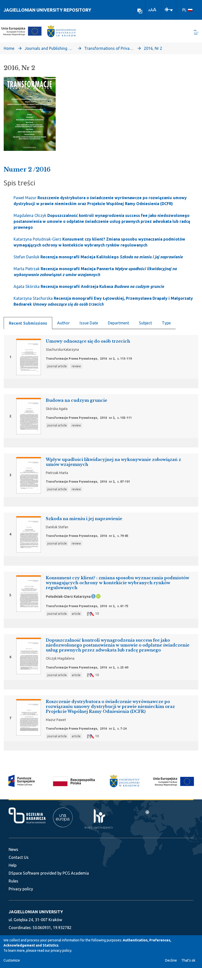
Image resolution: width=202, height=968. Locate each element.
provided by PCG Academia (64, 873)
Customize (11, 960)
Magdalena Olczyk (102, 221)
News (13, 849)
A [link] (149, 10)
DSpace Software (24, 873)
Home (9, 48)
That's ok (188, 960)
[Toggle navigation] (196, 32)
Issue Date (89, 323)
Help (13, 865)
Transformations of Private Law (109, 48)
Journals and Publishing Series (49, 48)
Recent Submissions (28, 323)
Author (63, 323)
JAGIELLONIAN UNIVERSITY (36, 912)
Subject (145, 323)
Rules (13, 881)
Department (118, 323)
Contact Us (19, 857)
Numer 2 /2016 (27, 169)
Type (166, 323)
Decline (171, 960)
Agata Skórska (89, 286)
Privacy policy (21, 889)
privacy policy (61, 950)
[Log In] (169, 9)
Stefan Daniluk (98, 257)
